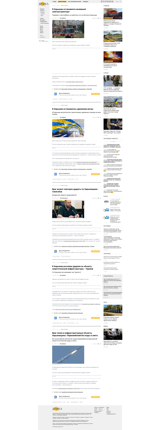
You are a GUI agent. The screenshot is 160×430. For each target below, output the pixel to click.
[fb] (98, 18)
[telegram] (100, 18)
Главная (42, 9)
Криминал (85, 1)
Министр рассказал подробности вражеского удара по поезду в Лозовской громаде (113, 175)
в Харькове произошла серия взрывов (86, 162)
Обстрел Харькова (63, 99)
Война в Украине (62, 1)
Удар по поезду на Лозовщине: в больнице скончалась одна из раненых (113, 165)
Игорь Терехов (71, 323)
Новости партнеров (45, 23)
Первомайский (74, 402)
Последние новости (111, 138)
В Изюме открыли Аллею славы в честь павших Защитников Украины (113, 169)
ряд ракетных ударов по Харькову (91, 304)
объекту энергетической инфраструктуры (89, 163)
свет (77, 179)
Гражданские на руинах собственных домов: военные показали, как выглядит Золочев (112, 185)
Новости (42, 10)
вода (68, 402)
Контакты (42, 37)
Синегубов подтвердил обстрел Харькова (72, 313)
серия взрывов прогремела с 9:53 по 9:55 (69, 388)
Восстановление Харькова (74, 1)
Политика (43, 12)
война (70, 99)
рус (117, 1)
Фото (41, 29)
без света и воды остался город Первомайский (68, 309)
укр (115, 1)
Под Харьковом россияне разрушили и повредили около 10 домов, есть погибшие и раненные (112, 146)
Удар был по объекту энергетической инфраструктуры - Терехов (78, 246)
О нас (41, 35)
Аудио (41, 31)
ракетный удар (56, 256)
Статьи (42, 18)
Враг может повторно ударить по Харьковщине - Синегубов (77, 89)
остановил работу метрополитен (74, 81)
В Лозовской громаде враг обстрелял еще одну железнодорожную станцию (112, 156)
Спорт (42, 15)
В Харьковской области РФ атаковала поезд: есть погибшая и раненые (112, 180)
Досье (41, 32)
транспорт (55, 99)
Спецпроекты (43, 21)
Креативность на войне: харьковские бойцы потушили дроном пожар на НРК (113, 191)
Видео (41, 27)
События (42, 13)
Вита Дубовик (63, 18)
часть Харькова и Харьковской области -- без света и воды (81, 85)
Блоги (41, 26)
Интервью (42, 20)
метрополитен (71, 179)
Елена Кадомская (64, 198)
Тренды (54, 1)
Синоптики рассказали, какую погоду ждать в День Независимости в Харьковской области (113, 161)
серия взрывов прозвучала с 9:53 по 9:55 (74, 241)
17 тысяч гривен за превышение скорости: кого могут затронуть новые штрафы (112, 151)
